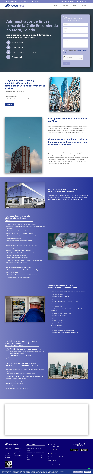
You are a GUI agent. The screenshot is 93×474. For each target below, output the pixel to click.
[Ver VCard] (49, 453)
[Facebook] (78, 1)
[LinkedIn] (83, 1)
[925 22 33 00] (49, 450)
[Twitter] (80, 1)
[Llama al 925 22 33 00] (65, 18)
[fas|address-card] (87, 1)
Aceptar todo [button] (87, 471)
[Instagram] (85, 1)
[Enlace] (14, 5)
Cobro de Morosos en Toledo (34, 456)
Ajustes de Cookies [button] (78, 471)
